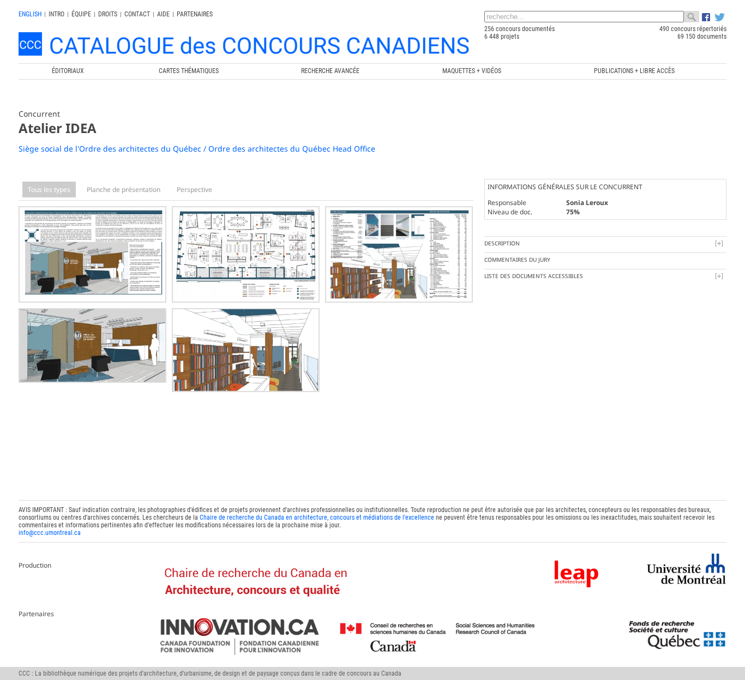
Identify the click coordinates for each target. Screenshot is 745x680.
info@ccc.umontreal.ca (50, 533)
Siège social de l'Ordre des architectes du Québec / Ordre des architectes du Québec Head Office (197, 148)
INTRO (56, 14)
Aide (163, 14)
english (30, 14)
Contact (137, 14)
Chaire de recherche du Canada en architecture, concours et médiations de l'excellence (317, 517)
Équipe (81, 14)
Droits (107, 14)
